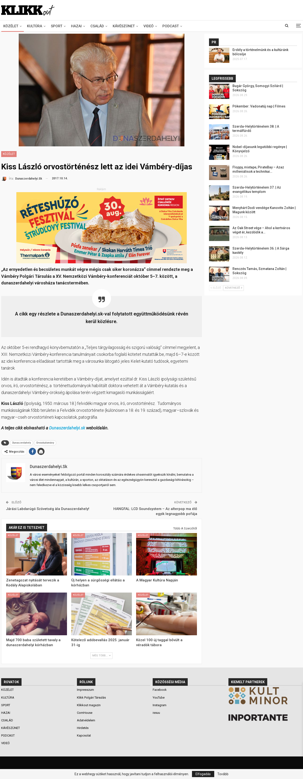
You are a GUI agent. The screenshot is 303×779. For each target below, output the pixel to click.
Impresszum (85, 689)
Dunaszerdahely (21, 442)
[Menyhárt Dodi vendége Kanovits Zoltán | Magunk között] (219, 213)
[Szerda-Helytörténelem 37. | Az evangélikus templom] (219, 192)
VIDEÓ (148, 26)
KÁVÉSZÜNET (124, 26)
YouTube (159, 697)
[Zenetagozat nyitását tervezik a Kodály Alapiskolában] (36, 554)
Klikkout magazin (89, 705)
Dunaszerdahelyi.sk (67, 427)
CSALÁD (97, 26)
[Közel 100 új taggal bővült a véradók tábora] (166, 614)
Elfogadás (203, 774)
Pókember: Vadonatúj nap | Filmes (258, 106)
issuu (156, 712)
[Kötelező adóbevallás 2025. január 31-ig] (101, 614)
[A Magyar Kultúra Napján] (166, 554)
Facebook (160, 689)
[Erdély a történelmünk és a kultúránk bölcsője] (219, 55)
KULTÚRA (34, 26)
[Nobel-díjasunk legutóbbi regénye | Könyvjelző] (219, 152)
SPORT (56, 26)
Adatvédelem (86, 720)
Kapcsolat (84, 735)
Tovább (222, 774)
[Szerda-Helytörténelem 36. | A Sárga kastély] (219, 253)
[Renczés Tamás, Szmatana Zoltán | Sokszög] (219, 274)
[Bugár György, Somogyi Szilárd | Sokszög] (219, 91)
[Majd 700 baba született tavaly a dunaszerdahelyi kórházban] (36, 614)
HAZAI (76, 26)
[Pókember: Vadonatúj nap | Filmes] (219, 111)
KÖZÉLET (10, 26)
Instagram (159, 705)
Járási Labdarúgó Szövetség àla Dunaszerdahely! (47, 509)
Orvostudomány (45, 442)
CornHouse (84, 712)
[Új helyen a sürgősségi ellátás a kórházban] (101, 554)
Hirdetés (83, 728)
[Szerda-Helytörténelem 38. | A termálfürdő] (219, 131)
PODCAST (170, 26)
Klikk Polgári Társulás (91, 697)
